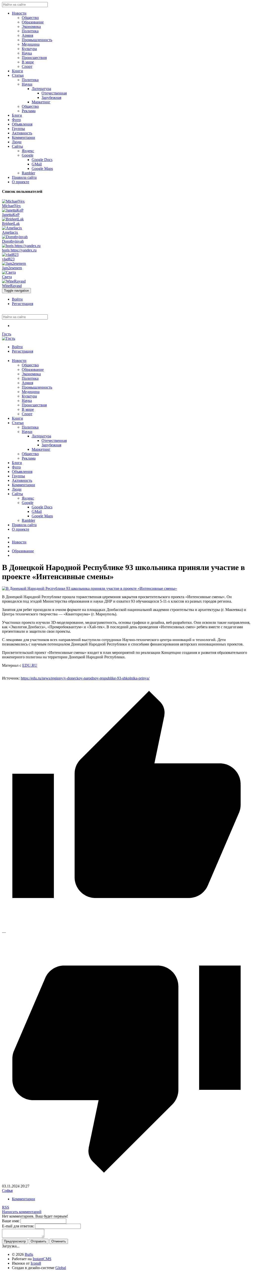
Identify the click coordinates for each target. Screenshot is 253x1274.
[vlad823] (10, 254)
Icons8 (36, 1263)
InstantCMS (42, 1259)
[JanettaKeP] (12, 210)
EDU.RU (29, 665)
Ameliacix (10, 232)
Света (7, 277)
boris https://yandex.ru (19, 250)
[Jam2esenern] (14, 263)
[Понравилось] (126, 928)
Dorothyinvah (13, 241)
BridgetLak (11, 223)
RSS (5, 1207)
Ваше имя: (11, 1221)
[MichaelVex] (13, 201)
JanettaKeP (11, 215)
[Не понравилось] (126, 1182)
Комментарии (23, 1199)
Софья (7, 1190)
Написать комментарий (22, 1212)
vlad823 (8, 259)
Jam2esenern (12, 268)
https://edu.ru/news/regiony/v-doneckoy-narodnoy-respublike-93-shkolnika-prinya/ (85, 678)
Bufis (29, 1254)
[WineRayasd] (14, 281)
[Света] (9, 272)
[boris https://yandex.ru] (21, 246)
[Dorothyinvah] (15, 237)
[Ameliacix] (12, 228)
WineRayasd (12, 286)
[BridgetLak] (13, 219)
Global (60, 1268)
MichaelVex (11, 206)
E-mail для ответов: (18, 1226)
